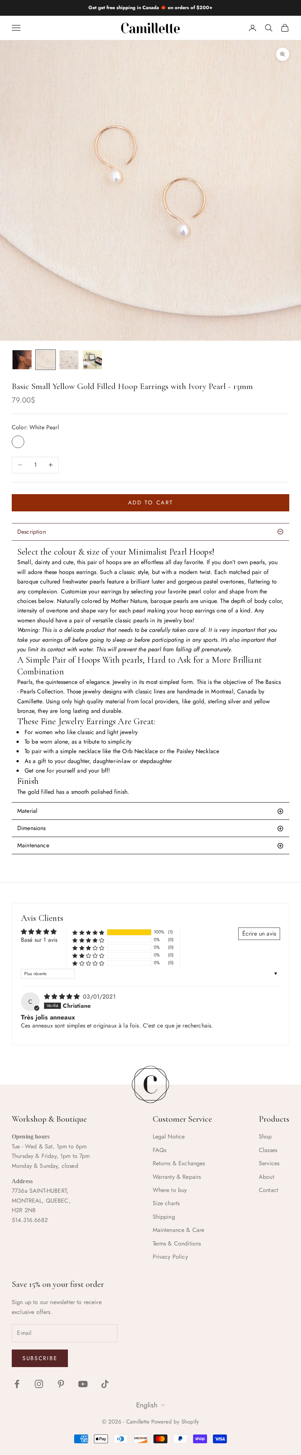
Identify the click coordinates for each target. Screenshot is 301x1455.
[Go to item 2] (45, 359)
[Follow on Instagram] (39, 1384)
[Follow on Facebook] (17, 1384)
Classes (268, 1150)
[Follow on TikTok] (105, 1384)
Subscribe (39, 1358)
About (266, 1177)
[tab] (150, 811)
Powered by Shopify (175, 1422)
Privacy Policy (170, 1256)
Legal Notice (169, 1136)
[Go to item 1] (22, 359)
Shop (265, 1136)
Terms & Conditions (177, 1243)
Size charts (166, 1203)
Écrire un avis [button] (259, 933)
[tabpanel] (150, 671)
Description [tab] (31, 531)
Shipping (164, 1216)
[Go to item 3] (69, 359)
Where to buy (170, 1190)
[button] (88, 932)
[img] (62, 996)
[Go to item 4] (92, 359)
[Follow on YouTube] (83, 1384)
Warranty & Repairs (177, 1177)
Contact (268, 1190)
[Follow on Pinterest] (61, 1384)
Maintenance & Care (178, 1230)
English (146, 1405)
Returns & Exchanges (179, 1163)
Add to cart (150, 503)
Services (269, 1163)
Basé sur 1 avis (39, 940)
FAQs (160, 1150)
